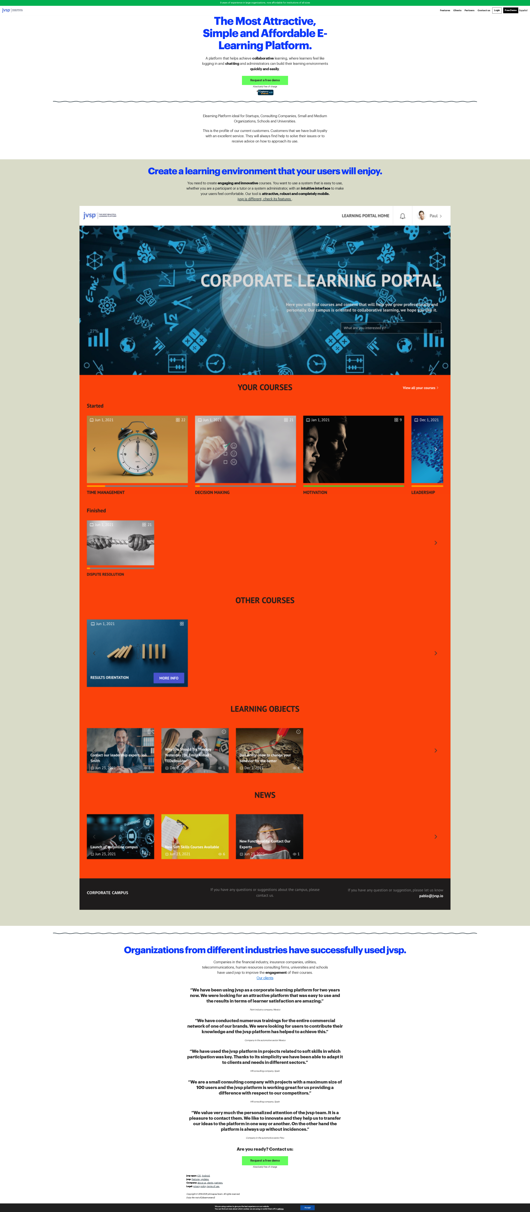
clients (209, 1183)
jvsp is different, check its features (265, 199)
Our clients (265, 978)
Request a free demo (265, 80)
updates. (204, 1179)
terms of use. (213, 1186)
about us (202, 1183)
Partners (469, 10)
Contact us (484, 10)
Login (497, 10)
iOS (199, 1176)
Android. (206, 1176)
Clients (457, 10)
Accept (307, 1207)
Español (523, 10)
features (196, 1179)
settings (280, 1209)
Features (445, 10)
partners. (218, 1183)
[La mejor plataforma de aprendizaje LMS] (12, 10)
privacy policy (199, 1186)
